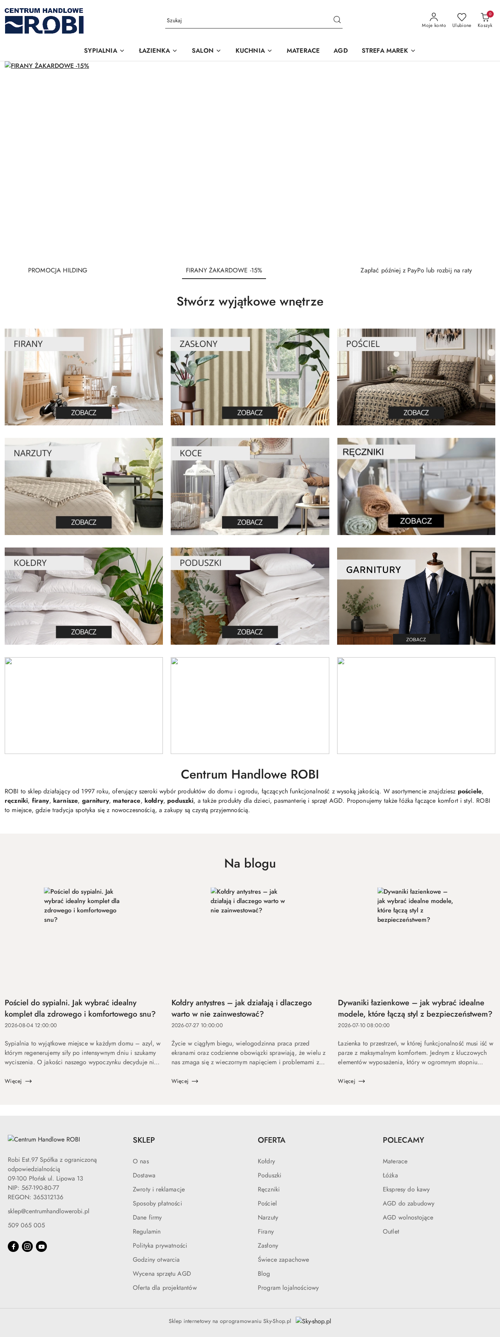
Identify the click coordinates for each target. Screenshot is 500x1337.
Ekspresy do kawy (406, 1189)
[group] (250, 160)
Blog (264, 1273)
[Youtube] (41, 1246)
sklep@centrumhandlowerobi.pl (48, 1211)
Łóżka (390, 1175)
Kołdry (266, 1161)
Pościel (267, 1203)
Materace (395, 1161)
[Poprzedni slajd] (21, 160)
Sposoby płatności (157, 1203)
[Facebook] (13, 1246)
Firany (266, 1231)
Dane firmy (147, 1217)
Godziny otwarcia (156, 1259)
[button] (104, 51)
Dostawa (144, 1175)
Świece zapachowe (283, 1259)
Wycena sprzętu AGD (162, 1273)
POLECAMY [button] (403, 1140)
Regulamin (147, 1231)
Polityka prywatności (160, 1245)
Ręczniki (269, 1189)
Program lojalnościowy (288, 1287)
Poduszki (269, 1175)
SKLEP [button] (144, 1140)
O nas (141, 1161)
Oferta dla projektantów (165, 1287)
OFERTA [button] (272, 1140)
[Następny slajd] (478, 160)
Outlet (391, 1231)
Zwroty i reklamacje (159, 1189)
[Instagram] (27, 1246)
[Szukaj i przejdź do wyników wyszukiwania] (337, 21)
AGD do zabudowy (408, 1203)
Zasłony (268, 1245)
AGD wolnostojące (408, 1217)
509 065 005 (26, 1225)
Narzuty (268, 1217)
